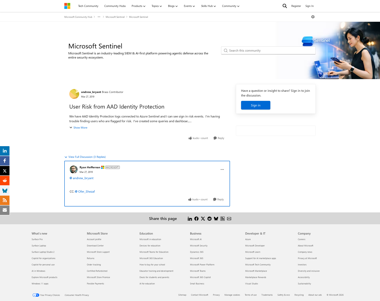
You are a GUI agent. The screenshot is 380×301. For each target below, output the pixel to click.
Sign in (255, 105)
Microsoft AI (196, 239)
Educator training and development (156, 270)
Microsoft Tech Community (258, 264)
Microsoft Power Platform (202, 264)
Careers (301, 239)
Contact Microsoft (199, 294)
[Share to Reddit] (209, 218)
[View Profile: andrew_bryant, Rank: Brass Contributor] (74, 94)
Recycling (299, 294)
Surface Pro (37, 239)
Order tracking (94, 264)
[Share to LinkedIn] (190, 218)
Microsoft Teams (198, 270)
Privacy (216, 294)
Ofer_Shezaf (86, 191)
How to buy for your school (152, 264)
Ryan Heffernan (90, 167)
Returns (90, 258)
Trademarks (267, 294)
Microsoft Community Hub (78, 16)
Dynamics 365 (196, 251)
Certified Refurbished (97, 270)
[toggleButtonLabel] (313, 17)
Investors (302, 264)
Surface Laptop (39, 245)
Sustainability (304, 283)
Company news (305, 251)
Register (296, 6)
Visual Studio (251, 283)
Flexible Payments (95, 283)
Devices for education (150, 245)
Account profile (94, 239)
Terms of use (251, 294)
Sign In (309, 6)
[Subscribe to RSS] (222, 218)
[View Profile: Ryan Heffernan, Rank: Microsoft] (74, 169)
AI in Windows (38, 270)
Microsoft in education (150, 239)
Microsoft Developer (255, 245)
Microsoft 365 (196, 258)
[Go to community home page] (67, 6)
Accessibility (304, 277)
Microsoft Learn (252, 251)
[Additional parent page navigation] (99, 17)
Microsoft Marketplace (256, 270)
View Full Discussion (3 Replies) (87, 157)
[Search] (284, 6)
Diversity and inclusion (309, 270)
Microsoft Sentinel (115, 16)
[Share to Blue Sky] (216, 218)
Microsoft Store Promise (98, 277)
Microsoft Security (198, 245)
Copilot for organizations (43, 258)
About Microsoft (305, 245)
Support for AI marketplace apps (260, 258)
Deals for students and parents (154, 277)
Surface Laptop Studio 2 (43, 251)
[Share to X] (203, 218)
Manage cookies (232, 294)
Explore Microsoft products (44, 277)
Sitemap (182, 294)
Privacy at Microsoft (307, 258)
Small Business (197, 283)
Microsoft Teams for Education (154, 251)
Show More (80, 127)
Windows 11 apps (40, 283)
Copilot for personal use (43, 264)
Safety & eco (283, 294)
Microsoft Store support (98, 251)
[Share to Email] (229, 218)
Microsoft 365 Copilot (200, 277)
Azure (248, 239)
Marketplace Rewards (255, 277)
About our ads (315, 294)
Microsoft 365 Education (151, 258)
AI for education (147, 283)
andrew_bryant (91, 92)
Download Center (95, 245)
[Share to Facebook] (196, 218)
